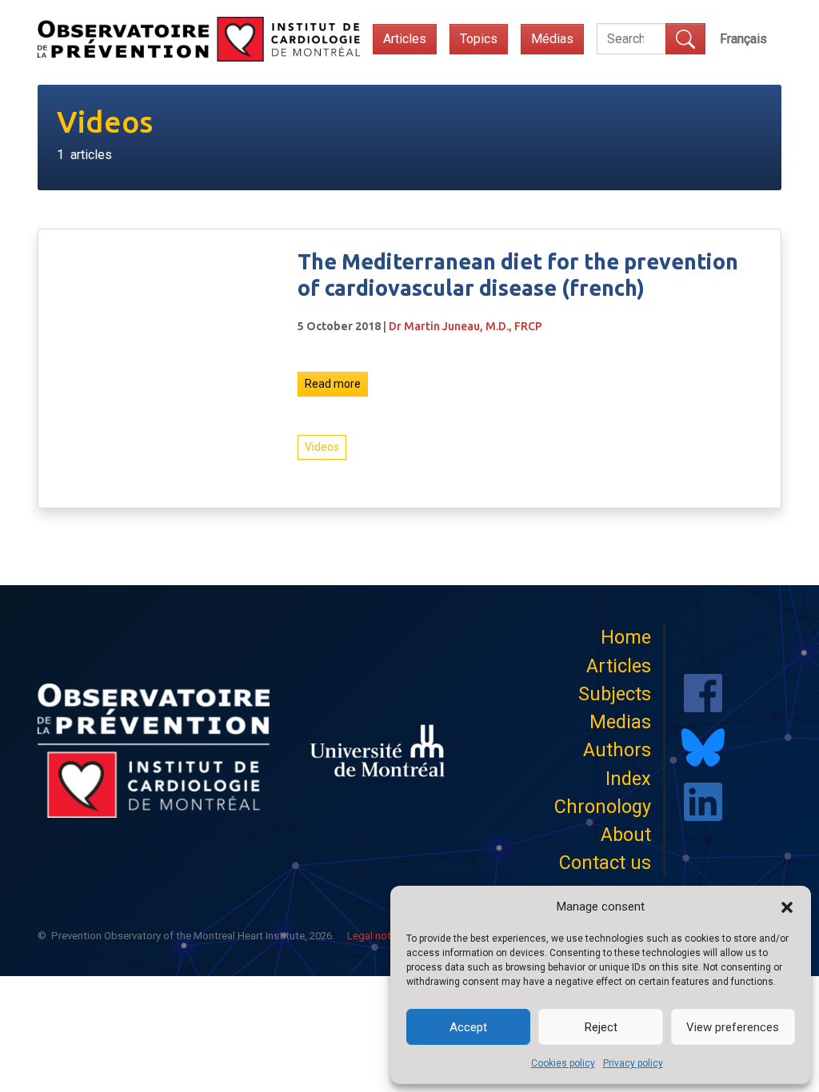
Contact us (605, 862)
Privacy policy (633, 1063)
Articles (404, 38)
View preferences (732, 1027)
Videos (322, 446)
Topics (478, 38)
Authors (617, 750)
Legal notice (376, 936)
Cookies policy (563, 1063)
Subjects (614, 694)
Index (628, 778)
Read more (333, 383)
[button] (787, 907)
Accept (468, 1027)
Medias (620, 722)
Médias (552, 38)
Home (626, 637)
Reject (601, 1027)
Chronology (602, 806)
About (626, 834)
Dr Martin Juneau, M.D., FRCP (465, 326)
